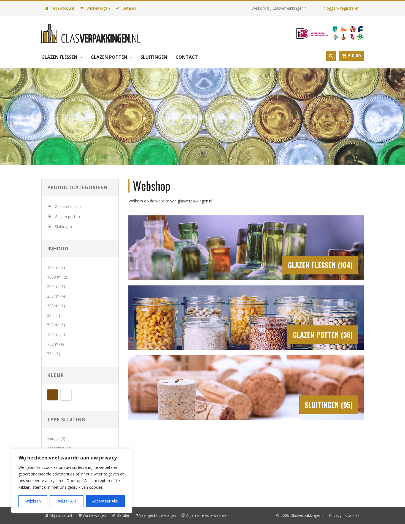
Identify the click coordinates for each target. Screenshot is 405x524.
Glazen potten (67, 216)
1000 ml (54, 277)
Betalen (128, 8)
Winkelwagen (97, 8)
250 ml (53, 296)
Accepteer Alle (105, 501)
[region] (71, 480)
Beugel (53, 438)
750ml (52, 344)
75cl (50, 353)
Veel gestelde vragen (157, 515)
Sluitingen (63, 226)
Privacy (335, 515)
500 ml (53, 324)
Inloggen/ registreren (341, 8)
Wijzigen (33, 501)
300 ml (53, 305)
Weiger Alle (66, 501)
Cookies (352, 515)
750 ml (53, 334)
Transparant (66, 394)
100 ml (53, 267)
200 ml (53, 286)
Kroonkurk (56, 448)
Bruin (52, 394)
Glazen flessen (68, 206)
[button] (351, 56)
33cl (50, 315)
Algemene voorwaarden (207, 515)
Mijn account (62, 8)
